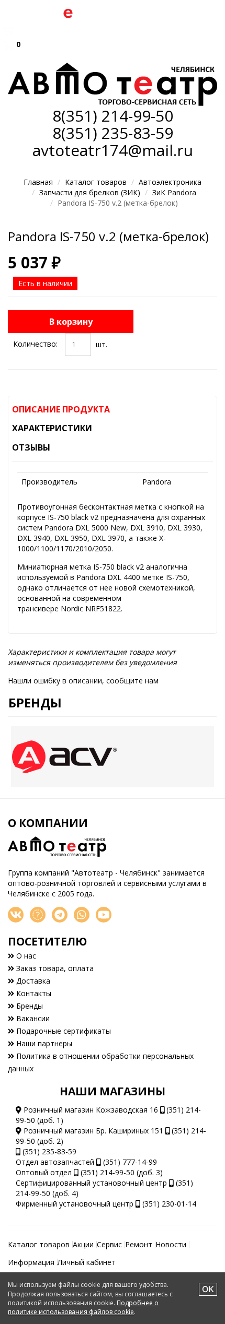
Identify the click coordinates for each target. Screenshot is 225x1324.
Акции (83, 1244)
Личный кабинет (87, 1262)
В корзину (71, 321)
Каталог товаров (96, 182)
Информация (31, 1262)
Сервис (109, 1244)
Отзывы (31, 447)
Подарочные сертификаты (62, 1031)
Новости (170, 1244)
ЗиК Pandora (174, 192)
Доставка (32, 981)
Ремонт (138, 1244)
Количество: (35, 344)
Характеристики (52, 428)
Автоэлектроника (170, 182)
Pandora (156, 482)
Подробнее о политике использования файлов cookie (83, 1307)
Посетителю (47, 941)
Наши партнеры (43, 1043)
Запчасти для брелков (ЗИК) (89, 192)
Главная (38, 182)
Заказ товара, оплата (54, 968)
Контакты (32, 993)
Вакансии (32, 1018)
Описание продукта (61, 409)
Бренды (35, 702)
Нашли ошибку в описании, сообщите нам (83, 680)
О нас (25, 956)
